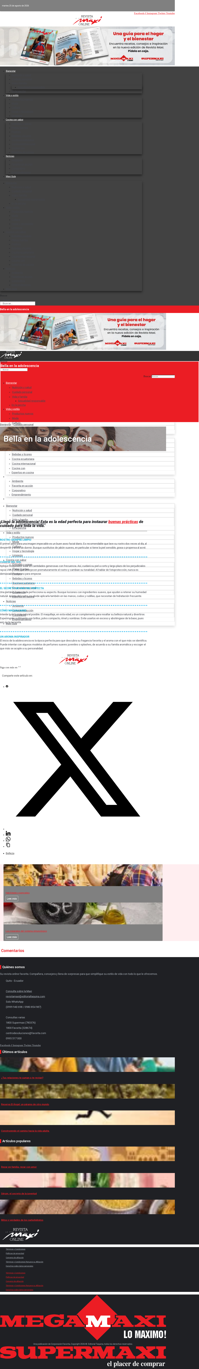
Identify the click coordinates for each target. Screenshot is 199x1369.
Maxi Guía (11, 176)
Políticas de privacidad (15, 1253)
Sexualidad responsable (31, 87)
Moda (15, 103)
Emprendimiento (21, 172)
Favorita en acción (22, 164)
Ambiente (17, 160)
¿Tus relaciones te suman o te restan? (22, 1077)
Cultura (16, 107)
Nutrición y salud (21, 75)
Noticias (10, 156)
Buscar (3, 295)
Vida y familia (19, 83)
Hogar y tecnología (22, 111)
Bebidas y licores (21, 135)
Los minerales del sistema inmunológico (26, 931)
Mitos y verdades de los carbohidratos (22, 1220)
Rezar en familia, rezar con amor (19, 1167)
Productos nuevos (22, 99)
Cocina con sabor (14, 119)
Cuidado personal (22, 79)
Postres (16, 131)
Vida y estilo (12, 95)
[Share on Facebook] (7, 686)
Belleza (10, 853)
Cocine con (18, 148)
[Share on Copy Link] (8, 846)
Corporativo (18, 168)
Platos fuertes (20, 127)
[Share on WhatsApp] (8, 840)
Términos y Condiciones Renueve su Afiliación (24, 1262)
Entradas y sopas (21, 123)
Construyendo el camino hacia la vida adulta (25, 1131)
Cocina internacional (23, 143)
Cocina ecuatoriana (23, 139)
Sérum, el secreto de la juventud (19, 1193)
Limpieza (17, 227)
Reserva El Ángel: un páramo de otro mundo (25, 1104)
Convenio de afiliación (15, 1258)
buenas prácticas (123, 521)
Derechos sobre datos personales (19, 1266)
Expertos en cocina (23, 152)
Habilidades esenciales (18, 892)
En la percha (19, 91)
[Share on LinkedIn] (8, 834)
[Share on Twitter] (76, 828)
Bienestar (11, 71)
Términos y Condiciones (15, 1249)
